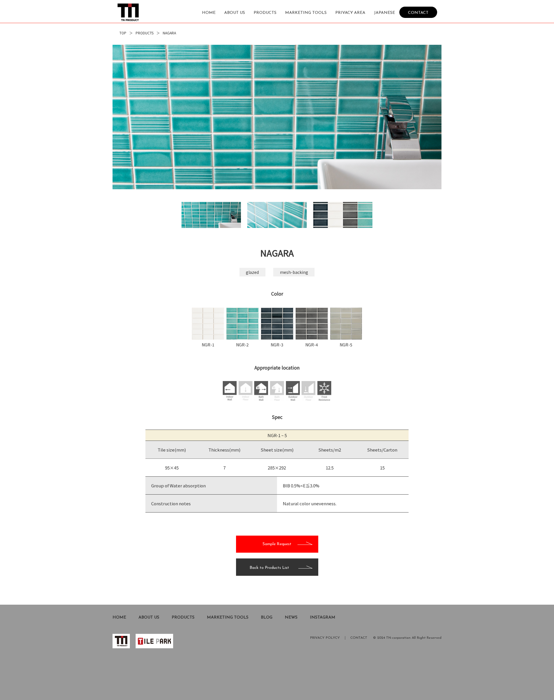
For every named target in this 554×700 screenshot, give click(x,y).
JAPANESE (384, 13)
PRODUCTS (265, 13)
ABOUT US (234, 13)
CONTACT (418, 12)
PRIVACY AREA (350, 13)
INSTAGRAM (322, 617)
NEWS (291, 617)
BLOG (266, 617)
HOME (209, 13)
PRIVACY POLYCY (325, 638)
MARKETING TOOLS (306, 13)
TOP (122, 32)
